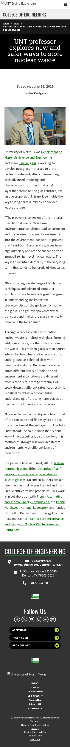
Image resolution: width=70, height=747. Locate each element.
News (16, 23)
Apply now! (19, 630)
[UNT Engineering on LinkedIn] (46, 619)
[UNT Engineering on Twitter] (24, 619)
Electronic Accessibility (35, 732)
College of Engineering (24, 14)
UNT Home (35, 739)
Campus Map (35, 700)
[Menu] (65, 4)
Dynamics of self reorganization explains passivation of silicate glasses (32, 474)
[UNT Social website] (53, 619)
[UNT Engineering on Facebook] (17, 619)
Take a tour (20, 637)
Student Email (35, 691)
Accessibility (35, 708)
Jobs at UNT (35, 704)
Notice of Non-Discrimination (35, 724)
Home (6, 23)
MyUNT (35, 683)
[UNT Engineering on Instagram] (38, 619)
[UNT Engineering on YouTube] (31, 619)
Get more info (21, 645)
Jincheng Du (27, 163)
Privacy (35, 728)
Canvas (35, 687)
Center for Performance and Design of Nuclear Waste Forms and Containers (34, 524)
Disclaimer (35, 721)
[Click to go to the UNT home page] (18, 4)
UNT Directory (35, 695)
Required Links (35, 735)
